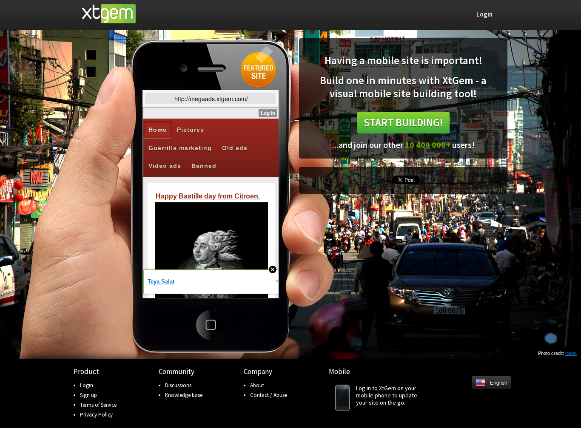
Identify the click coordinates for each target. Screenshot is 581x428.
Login (86, 385)
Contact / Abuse (268, 395)
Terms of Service (98, 404)
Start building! (403, 122)
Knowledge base (183, 395)
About (257, 385)
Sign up (88, 395)
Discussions (178, 385)
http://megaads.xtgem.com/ (211, 98)
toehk (571, 352)
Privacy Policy (96, 414)
